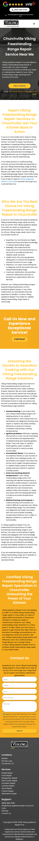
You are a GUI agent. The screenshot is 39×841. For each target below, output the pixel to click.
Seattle (4, 758)
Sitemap (5, 811)
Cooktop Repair (8, 786)
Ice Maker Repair (8, 783)
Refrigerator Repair (9, 778)
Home (6, 92)
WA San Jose (7, 761)
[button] (34, 23)
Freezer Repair (8, 791)
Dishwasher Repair (9, 793)
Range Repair (7, 773)
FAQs (4, 808)
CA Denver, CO (8, 763)
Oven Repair (7, 775)
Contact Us (6, 813)
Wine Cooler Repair (9, 780)
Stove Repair (7, 788)
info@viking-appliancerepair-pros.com (18, 805)
